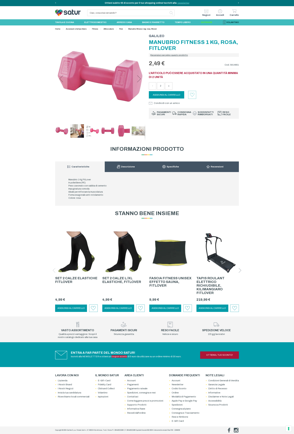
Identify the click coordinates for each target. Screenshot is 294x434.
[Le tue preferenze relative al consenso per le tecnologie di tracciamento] (289, 429)
